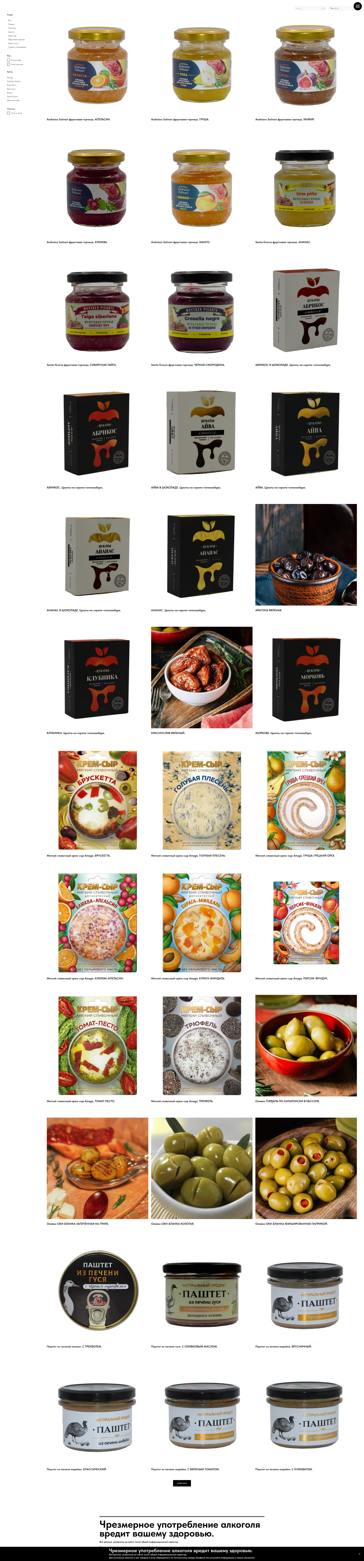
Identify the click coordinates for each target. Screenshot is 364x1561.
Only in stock (16, 113)
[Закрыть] (359, 1554)
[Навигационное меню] (358, 6)
